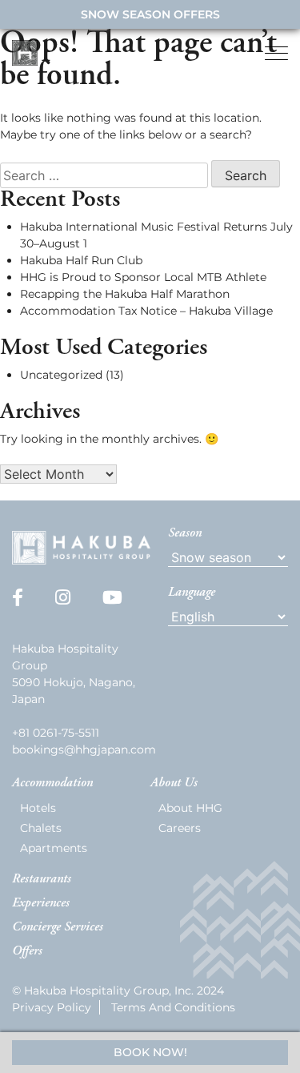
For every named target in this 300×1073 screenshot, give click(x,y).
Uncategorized (61, 375)
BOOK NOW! (150, 1052)
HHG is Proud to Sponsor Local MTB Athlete (143, 277)
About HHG (190, 808)
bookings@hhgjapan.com (84, 749)
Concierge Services (57, 927)
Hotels (38, 808)
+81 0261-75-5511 (55, 732)
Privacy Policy (51, 1007)
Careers (179, 828)
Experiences (41, 903)
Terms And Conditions (173, 1007)
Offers (27, 951)
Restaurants (41, 879)
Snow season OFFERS (150, 14)
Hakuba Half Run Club (81, 260)
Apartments (53, 848)
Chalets (41, 828)
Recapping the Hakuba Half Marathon (125, 294)
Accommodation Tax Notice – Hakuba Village (146, 310)
